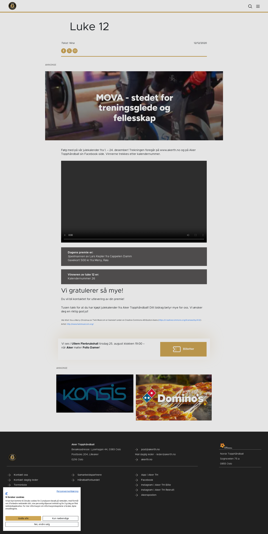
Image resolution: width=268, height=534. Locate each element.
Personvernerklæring (67, 491)
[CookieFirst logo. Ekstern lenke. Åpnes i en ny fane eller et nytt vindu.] (6, 493)
